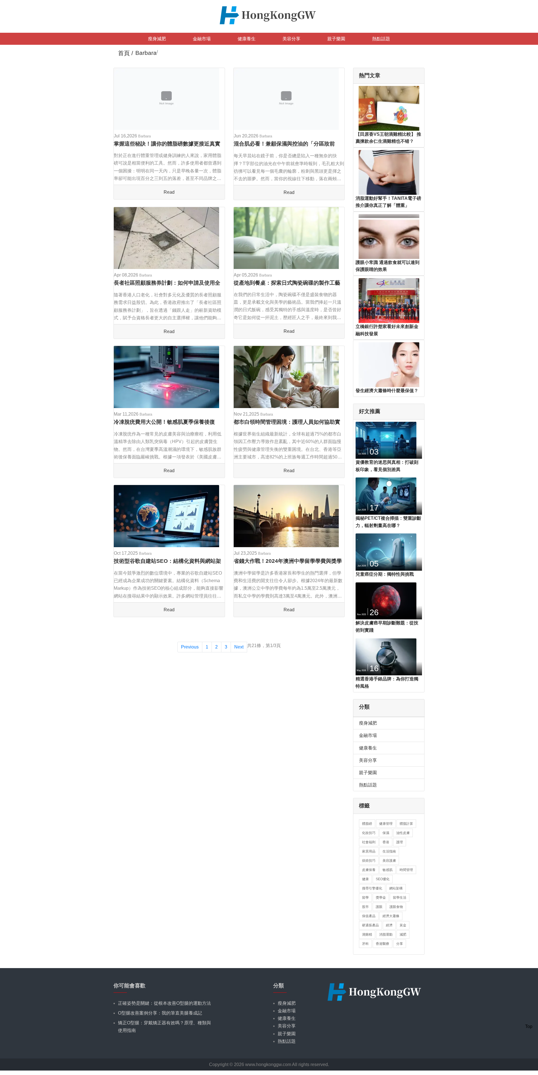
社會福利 (368, 842)
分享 (399, 944)
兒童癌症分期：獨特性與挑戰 (385, 574)
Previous (190, 647)
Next (239, 647)
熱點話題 (381, 38)
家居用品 (368, 851)
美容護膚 (389, 861)
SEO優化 (382, 879)
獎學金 (381, 898)
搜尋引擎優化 (372, 888)
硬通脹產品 (370, 925)
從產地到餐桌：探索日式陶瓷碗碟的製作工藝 (287, 283)
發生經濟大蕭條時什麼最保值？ (387, 390)
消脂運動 (386, 934)
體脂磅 (367, 824)
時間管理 (406, 870)
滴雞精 (367, 934)
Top (528, 1026)
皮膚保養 (368, 870)
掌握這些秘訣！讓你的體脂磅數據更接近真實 (167, 144)
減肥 (403, 934)
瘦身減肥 (157, 38)
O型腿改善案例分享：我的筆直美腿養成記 (160, 1013)
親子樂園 (336, 38)
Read (169, 192)
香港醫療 (382, 944)
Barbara (144, 136)
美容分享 (291, 38)
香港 (385, 842)
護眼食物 (396, 907)
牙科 (365, 944)
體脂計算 (406, 824)
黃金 (403, 925)
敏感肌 (387, 870)
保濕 (385, 833)
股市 (365, 907)
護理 (399, 842)
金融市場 (202, 38)
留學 (365, 898)
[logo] (269, 14)
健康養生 (247, 38)
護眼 (379, 907)
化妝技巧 (368, 833)
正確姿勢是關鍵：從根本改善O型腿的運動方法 (164, 1003)
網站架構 (396, 888)
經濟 (389, 925)
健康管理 (386, 824)
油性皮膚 (403, 833)
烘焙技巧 (368, 861)
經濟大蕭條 (390, 916)
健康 (365, 879)
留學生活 (399, 898)
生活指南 (389, 851)
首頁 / (125, 53)
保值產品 (368, 916)
